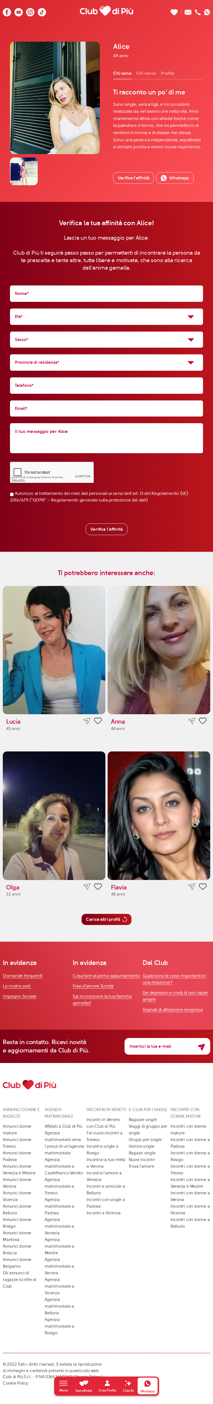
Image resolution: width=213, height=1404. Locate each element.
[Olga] (54, 815)
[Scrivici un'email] (188, 10)
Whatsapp (179, 177)
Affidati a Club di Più (63, 1126)
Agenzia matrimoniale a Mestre (59, 1246)
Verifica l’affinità (133, 177)
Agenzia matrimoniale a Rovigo (59, 1326)
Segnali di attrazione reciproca (173, 1009)
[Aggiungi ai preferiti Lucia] (98, 722)
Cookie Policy (15, 1383)
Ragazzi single (142, 1152)
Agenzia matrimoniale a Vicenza (59, 1286)
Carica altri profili (103, 919)
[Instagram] (30, 10)
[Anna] (159, 650)
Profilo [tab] (167, 73)
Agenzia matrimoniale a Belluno (59, 1306)
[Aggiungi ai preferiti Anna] (203, 722)
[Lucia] (54, 650)
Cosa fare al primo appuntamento (106, 975)
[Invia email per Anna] (191, 721)
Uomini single (141, 1146)
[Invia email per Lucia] (86, 721)
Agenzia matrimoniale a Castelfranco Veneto (64, 1166)
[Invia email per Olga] (86, 886)
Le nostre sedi (17, 986)
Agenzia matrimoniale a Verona (59, 1266)
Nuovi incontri (142, 1159)
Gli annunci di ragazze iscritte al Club (19, 1279)
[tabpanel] (158, 119)
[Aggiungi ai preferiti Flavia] (203, 887)
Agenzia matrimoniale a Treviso (59, 1186)
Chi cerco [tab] (146, 73)
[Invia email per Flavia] (191, 886)
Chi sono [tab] (122, 73)
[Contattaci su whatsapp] (207, 10)
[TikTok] (42, 10)
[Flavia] (159, 815)
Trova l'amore (141, 1166)
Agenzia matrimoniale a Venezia (59, 1226)
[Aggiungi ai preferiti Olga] (98, 887)
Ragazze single (143, 1119)
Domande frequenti (22, 975)
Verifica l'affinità (106, 529)
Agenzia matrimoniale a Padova (59, 1206)
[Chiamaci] (198, 10)
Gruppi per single (145, 1139)
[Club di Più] (106, 11)
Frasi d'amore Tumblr (93, 986)
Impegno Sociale (20, 996)
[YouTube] (18, 10)
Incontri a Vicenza (103, 1212)
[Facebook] (7, 10)
